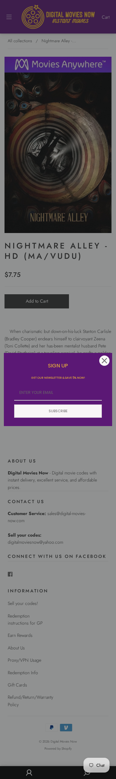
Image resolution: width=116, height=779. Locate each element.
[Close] (104, 360)
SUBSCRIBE (58, 411)
